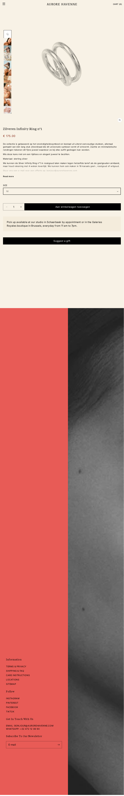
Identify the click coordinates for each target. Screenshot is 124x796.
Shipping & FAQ (15, 671)
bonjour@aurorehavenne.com (33, 725)
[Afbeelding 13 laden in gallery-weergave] (7, 41)
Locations (12, 679)
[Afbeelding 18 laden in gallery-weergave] (7, 79)
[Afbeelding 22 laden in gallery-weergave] (7, 110)
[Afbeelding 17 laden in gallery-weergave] (7, 72)
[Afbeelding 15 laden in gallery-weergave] (7, 57)
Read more (8, 176)
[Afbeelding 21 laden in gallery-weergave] (7, 102)
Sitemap (11, 684)
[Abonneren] (58, 744)
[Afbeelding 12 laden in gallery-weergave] (7, 34)
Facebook (12, 707)
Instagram (12, 698)
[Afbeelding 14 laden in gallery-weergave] (7, 49)
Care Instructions (18, 675)
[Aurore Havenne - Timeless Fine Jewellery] (62, 4)
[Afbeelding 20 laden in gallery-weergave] (7, 94)
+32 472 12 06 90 (30, 729)
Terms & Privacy (16, 666)
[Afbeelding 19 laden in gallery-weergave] (7, 87)
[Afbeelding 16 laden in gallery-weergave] (7, 64)
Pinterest (12, 702)
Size (5, 185)
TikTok (10, 711)
